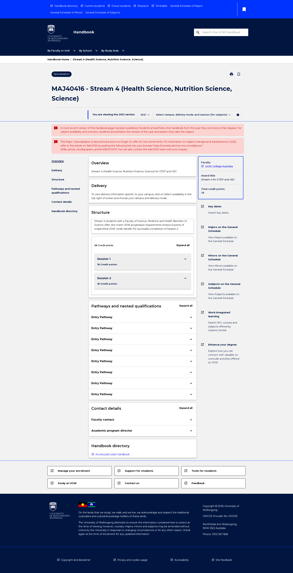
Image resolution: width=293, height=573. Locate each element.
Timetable (161, 5)
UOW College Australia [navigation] (219, 166)
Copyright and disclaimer (75, 559)
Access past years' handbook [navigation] (112, 454)
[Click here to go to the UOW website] (57, 34)
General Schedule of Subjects (102, 12)
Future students (121, 5)
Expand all (183, 245)
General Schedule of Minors (66, 12)
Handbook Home (58, 59)
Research (143, 5)
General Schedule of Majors (186, 5)
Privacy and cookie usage (132, 559)
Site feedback (224, 559)
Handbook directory (66, 5)
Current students (95, 5)
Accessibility (181, 559)
